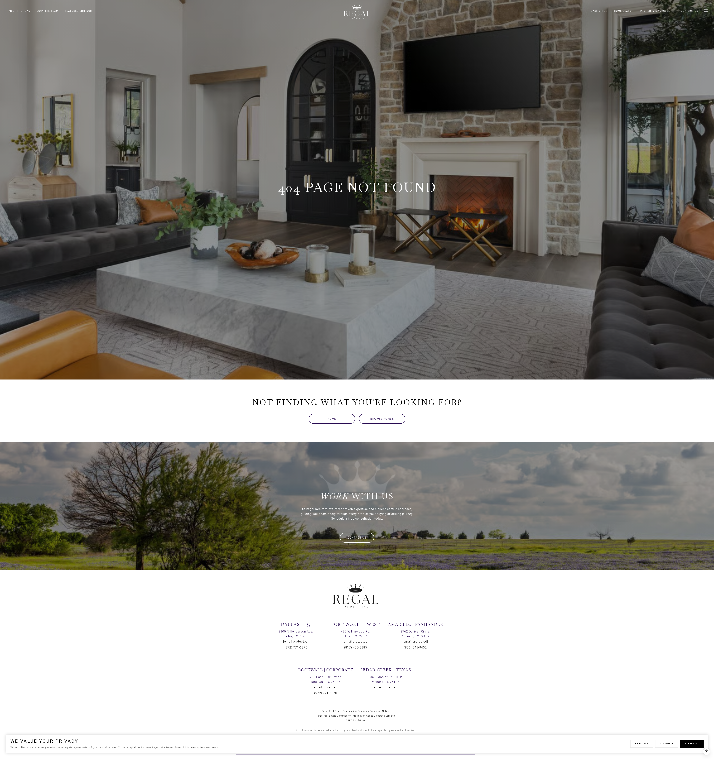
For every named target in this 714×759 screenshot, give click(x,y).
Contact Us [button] (357, 537)
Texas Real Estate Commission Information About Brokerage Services (355, 716)
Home (332, 418)
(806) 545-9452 (415, 647)
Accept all (692, 743)
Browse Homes (382, 418)
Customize (666, 743)
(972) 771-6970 (295, 647)
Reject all (641, 743)
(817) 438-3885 (355, 647)
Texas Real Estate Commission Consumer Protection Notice (355, 711)
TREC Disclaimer (355, 720)
